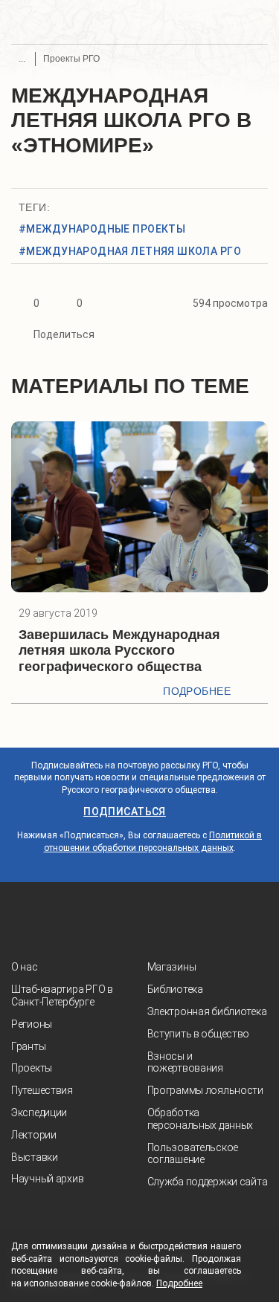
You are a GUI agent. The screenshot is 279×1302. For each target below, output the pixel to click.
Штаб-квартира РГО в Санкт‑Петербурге (62, 995)
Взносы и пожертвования (185, 1062)
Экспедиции (39, 1112)
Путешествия (42, 1090)
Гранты (28, 1046)
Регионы (31, 1024)
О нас (24, 967)
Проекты (31, 1068)
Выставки (34, 1157)
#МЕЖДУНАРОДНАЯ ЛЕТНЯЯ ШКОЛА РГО (130, 251)
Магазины (171, 967)
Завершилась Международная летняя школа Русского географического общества (119, 650)
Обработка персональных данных (200, 1119)
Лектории (34, 1135)
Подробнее (197, 691)
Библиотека (175, 989)
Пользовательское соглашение (193, 1153)
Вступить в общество (198, 1034)
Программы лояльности (205, 1090)
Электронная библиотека (207, 1011)
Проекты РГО (71, 59)
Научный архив (47, 1179)
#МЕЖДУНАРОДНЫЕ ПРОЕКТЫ (102, 229)
